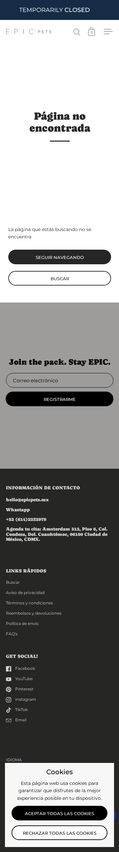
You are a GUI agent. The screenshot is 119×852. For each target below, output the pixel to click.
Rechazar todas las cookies (60, 833)
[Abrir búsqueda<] (76, 31)
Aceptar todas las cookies (59, 813)
